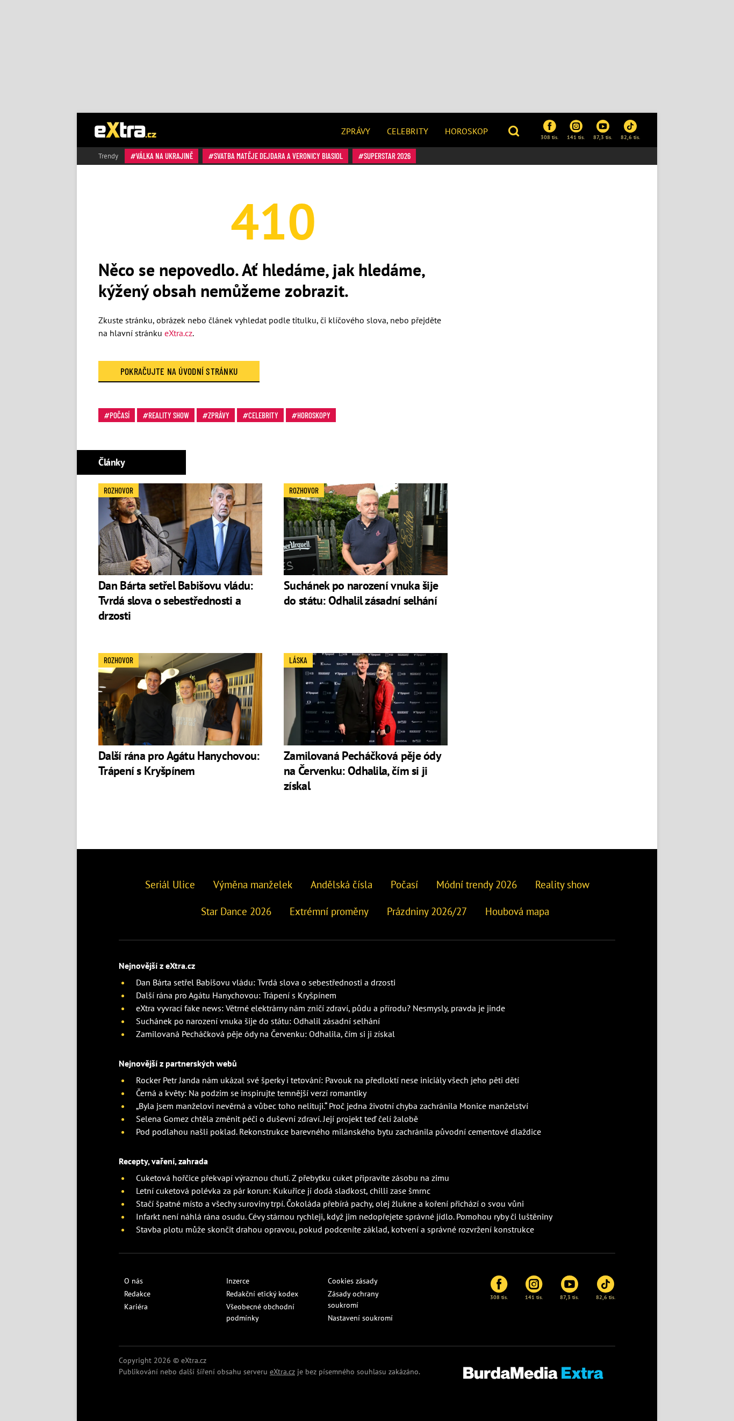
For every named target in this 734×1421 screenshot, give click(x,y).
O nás (133, 1281)
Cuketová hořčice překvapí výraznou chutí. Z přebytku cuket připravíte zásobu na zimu (292, 1177)
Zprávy (355, 131)
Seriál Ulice (170, 884)
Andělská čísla (341, 884)
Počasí (119, 415)
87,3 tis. (602, 137)
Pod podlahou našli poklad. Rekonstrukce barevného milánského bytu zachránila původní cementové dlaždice (338, 1131)
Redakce (137, 1294)
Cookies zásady (353, 1281)
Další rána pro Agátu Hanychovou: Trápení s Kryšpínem (179, 763)
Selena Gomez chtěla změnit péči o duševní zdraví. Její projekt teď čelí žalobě (277, 1118)
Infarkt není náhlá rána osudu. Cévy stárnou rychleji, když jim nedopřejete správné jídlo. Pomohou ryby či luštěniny (344, 1216)
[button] (515, 129)
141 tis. (576, 137)
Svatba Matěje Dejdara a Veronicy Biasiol (278, 156)
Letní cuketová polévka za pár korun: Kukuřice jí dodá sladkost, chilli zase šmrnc (283, 1190)
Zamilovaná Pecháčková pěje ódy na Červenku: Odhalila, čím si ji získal (362, 770)
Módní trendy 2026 (476, 884)
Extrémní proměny (329, 911)
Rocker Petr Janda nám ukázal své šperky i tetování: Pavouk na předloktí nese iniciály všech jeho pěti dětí (327, 1080)
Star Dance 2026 (236, 911)
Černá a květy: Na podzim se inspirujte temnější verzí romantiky (251, 1093)
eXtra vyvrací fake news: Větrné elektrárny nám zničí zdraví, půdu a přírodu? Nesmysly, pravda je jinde (320, 1008)
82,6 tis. (630, 137)
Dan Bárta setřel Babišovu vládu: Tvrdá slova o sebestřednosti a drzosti (175, 600)
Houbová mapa (517, 911)
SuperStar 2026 (387, 156)
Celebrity (407, 131)
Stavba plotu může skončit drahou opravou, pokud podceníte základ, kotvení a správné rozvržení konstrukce (335, 1229)
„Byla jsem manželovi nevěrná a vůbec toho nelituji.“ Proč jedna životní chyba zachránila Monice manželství (332, 1105)
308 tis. (549, 137)
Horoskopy (313, 415)
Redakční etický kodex (262, 1294)
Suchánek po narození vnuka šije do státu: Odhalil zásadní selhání (362, 593)
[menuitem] (356, 130)
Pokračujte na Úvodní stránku (179, 371)
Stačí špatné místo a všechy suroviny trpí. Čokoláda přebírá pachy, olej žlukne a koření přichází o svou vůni (330, 1203)
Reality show (168, 415)
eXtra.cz (178, 333)
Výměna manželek (252, 884)
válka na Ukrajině (164, 156)
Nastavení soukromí (360, 1318)
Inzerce (237, 1281)
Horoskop (466, 131)
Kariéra (136, 1306)
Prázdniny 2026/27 (427, 911)
